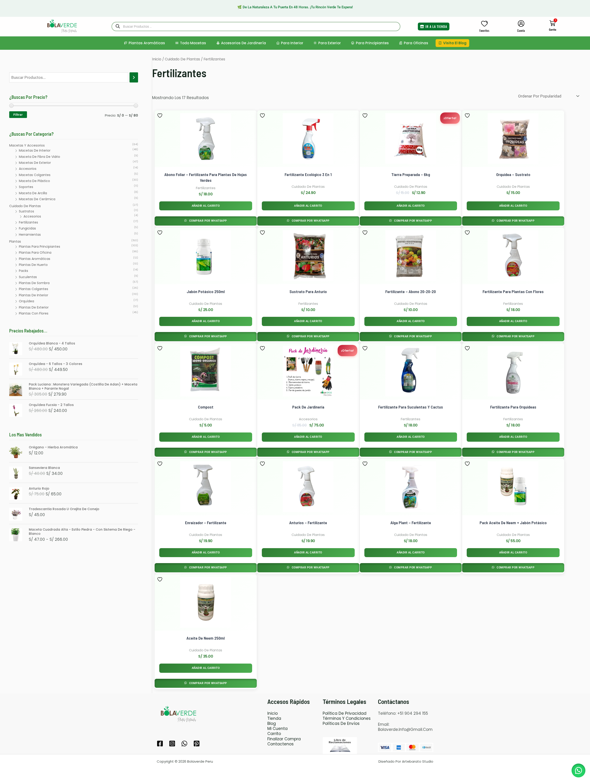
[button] (578, 770)
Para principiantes (372, 43)
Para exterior (329, 43)
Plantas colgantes (33, 289)
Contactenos (280, 744)
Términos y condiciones (347, 718)
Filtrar (18, 114)
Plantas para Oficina (35, 252)
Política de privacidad (344, 713)
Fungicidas (27, 228)
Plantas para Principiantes (39, 246)
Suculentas (28, 277)
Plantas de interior (33, 295)
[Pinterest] (196, 743)
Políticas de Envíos (341, 723)
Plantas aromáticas (147, 43)
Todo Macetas (193, 43)
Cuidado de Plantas (25, 206)
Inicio (156, 59)
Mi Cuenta (277, 728)
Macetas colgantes (34, 175)
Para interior (292, 43)
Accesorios (27, 168)
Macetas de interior (34, 150)
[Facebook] (160, 743)
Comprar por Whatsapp (207, 220)
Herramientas (30, 234)
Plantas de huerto (33, 264)
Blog (271, 723)
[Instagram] (172, 743)
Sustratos (26, 211)
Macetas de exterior (35, 162)
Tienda (274, 718)
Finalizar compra (284, 739)
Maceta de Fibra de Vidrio (39, 156)
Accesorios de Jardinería (243, 43)
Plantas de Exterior (34, 307)
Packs (23, 270)
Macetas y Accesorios (27, 145)
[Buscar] (134, 77)
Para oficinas (416, 43)
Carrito (274, 733)
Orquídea (26, 301)
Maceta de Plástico (34, 181)
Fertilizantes (28, 222)
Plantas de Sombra (34, 283)
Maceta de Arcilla (33, 193)
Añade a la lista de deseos (160, 115)
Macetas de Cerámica (37, 199)
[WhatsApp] (184, 743)
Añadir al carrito (206, 205)
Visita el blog (454, 43)
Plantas (15, 241)
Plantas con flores (33, 313)
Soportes (26, 187)
